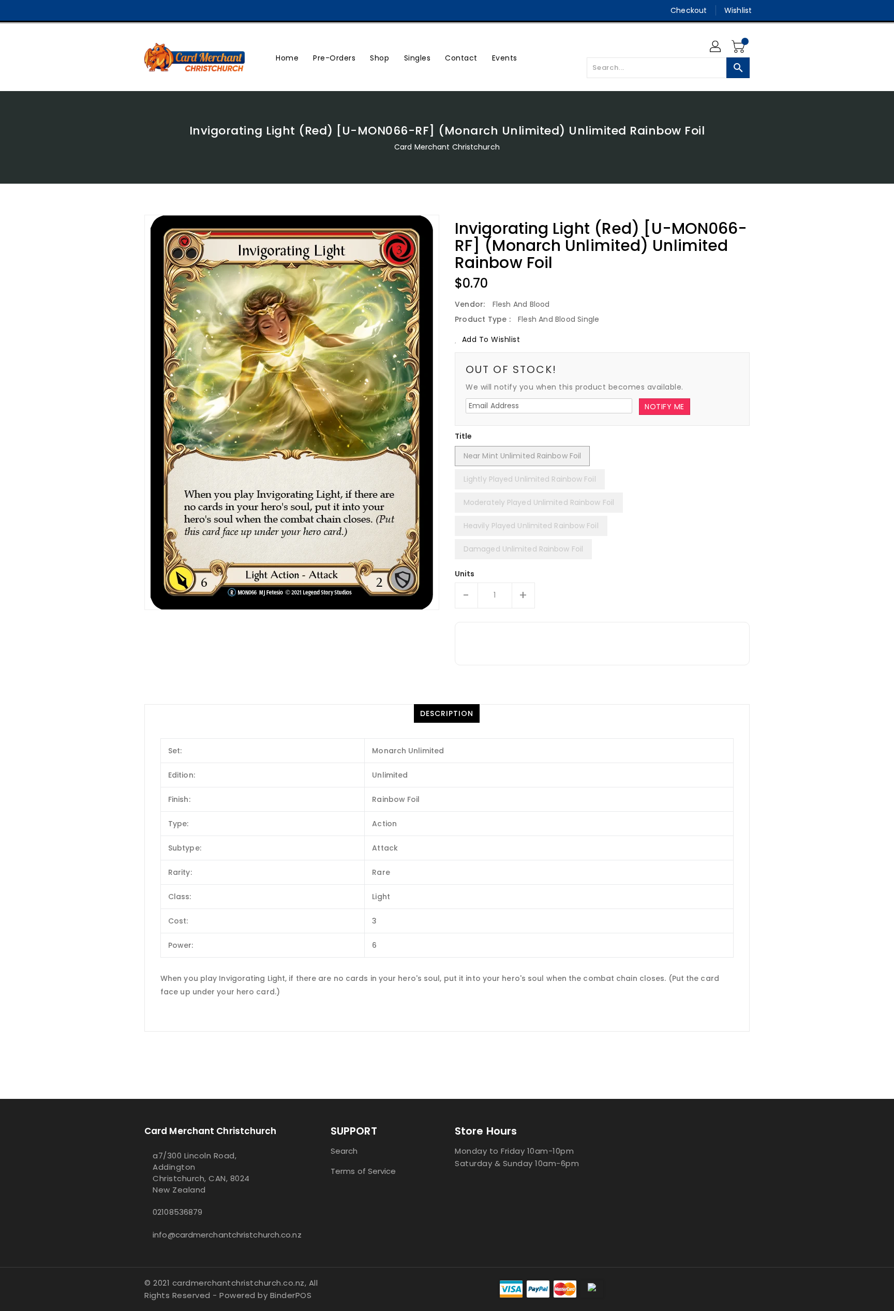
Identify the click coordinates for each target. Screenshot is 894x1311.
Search (344, 1150)
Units (465, 573)
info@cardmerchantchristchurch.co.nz (217, 1234)
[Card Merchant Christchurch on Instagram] (149, 10)
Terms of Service (363, 1171)
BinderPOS (291, 1295)
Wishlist (738, 10)
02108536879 (177, 1211)
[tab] (447, 713)
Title (463, 436)
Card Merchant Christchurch (447, 147)
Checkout (689, 10)
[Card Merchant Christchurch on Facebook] (130, 10)
